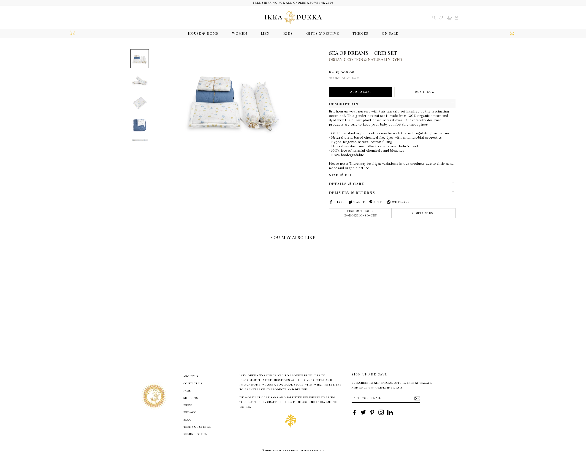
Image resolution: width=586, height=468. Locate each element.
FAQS (187, 390)
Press (188, 405)
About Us (190, 376)
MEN (265, 33)
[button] (132, 248)
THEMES (360, 33)
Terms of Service (197, 426)
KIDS (288, 33)
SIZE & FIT (340, 174)
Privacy (189, 412)
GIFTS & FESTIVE (322, 33)
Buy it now (424, 91)
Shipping (190, 398)
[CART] (451, 17)
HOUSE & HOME (203, 33)
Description (343, 103)
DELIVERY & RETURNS (352, 192)
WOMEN (239, 33)
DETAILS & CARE (346, 183)
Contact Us (422, 213)
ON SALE (390, 33)
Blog (187, 419)
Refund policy (195, 434)
